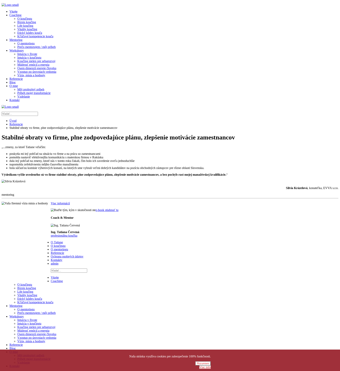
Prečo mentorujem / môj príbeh (36, 47)
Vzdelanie (23, 96)
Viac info (205, 367)
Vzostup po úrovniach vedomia (36, 71)
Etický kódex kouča (29, 32)
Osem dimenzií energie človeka (36, 68)
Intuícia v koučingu (29, 57)
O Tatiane (57, 242)
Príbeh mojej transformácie (34, 93)
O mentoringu (26, 43)
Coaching (15, 15)
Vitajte (13, 11)
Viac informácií (60, 203)
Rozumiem (203, 363)
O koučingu (24, 18)
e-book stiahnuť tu (107, 210)
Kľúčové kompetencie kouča (35, 36)
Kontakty (56, 260)
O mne (13, 86)
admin (54, 263)
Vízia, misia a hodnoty (31, 75)
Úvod (13, 120)
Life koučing (25, 25)
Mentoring (15, 40)
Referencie (16, 78)
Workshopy (16, 50)
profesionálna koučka (64, 235)
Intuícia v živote (27, 54)
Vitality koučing (27, 29)
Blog (12, 82)
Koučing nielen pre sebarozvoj (36, 61)
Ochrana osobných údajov (67, 256)
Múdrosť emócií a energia (33, 64)
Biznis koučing (26, 22)
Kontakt (14, 100)
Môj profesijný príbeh (30, 89)
